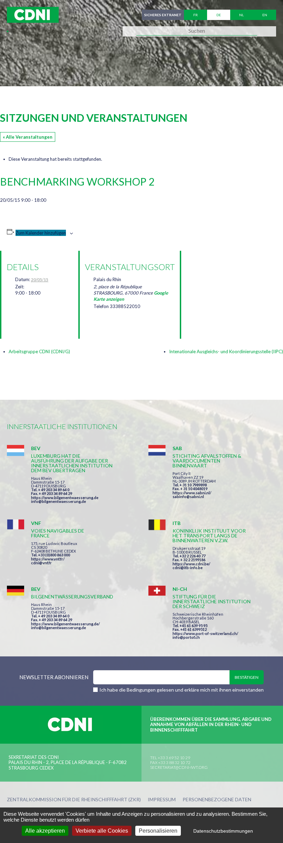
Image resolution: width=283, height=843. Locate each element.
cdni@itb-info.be (188, 567)
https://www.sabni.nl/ (192, 492)
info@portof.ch (186, 637)
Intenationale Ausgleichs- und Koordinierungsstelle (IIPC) (226, 351)
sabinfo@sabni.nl (188, 496)
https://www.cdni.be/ (191, 564)
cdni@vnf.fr (41, 563)
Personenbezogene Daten (217, 799)
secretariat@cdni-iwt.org (179, 767)
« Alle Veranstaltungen (27, 137)
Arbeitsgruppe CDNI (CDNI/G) (39, 351)
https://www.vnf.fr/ (48, 559)
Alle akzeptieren (45, 831)
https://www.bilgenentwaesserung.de (64, 497)
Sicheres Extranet (163, 15)
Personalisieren (158, 831)
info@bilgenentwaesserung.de (58, 501)
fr (195, 15)
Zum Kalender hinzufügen (41, 233)
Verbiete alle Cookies (102, 831)
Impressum (162, 799)
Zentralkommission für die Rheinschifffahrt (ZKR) (74, 799)
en (264, 15)
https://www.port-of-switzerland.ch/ (205, 633)
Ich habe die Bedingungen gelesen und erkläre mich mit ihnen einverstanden (181, 690)
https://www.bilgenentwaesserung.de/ (65, 624)
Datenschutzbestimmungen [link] (223, 831)
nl (241, 15)
